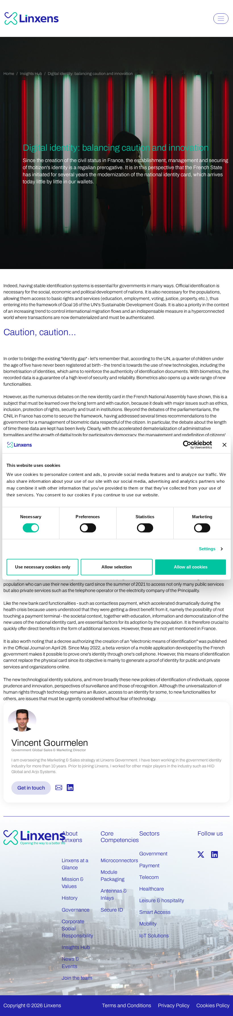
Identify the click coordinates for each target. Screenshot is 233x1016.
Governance (76, 910)
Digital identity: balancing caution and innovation (90, 74)
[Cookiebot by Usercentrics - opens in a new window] (187, 444)
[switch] (88, 527)
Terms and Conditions (126, 1005)
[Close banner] (224, 445)
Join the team (77, 978)
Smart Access (154, 912)
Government (153, 854)
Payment (149, 865)
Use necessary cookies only (42, 566)
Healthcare (151, 889)
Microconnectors (119, 860)
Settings (207, 548)
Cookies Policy (213, 1005)
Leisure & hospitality (161, 900)
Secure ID (112, 910)
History (70, 898)
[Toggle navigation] (220, 18)
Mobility (148, 924)
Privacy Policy (174, 1005)
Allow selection (116, 566)
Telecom (149, 877)
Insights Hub (31, 74)
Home (8, 74)
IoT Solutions (154, 936)
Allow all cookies (190, 566)
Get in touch (31, 788)
